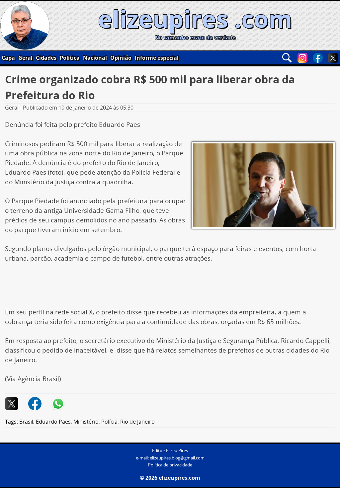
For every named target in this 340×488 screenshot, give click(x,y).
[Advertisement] (170, 288)
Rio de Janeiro (137, 421)
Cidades (46, 57)
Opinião (120, 57)
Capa (8, 57)
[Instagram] (302, 58)
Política (70, 57)
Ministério (86, 421)
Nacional (95, 57)
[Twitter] (333, 58)
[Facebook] (318, 58)
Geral (25, 57)
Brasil (26, 421)
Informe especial (157, 57)
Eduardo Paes (53, 421)
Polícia (109, 421)
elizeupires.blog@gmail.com (177, 458)
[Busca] (287, 58)
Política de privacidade (170, 465)
